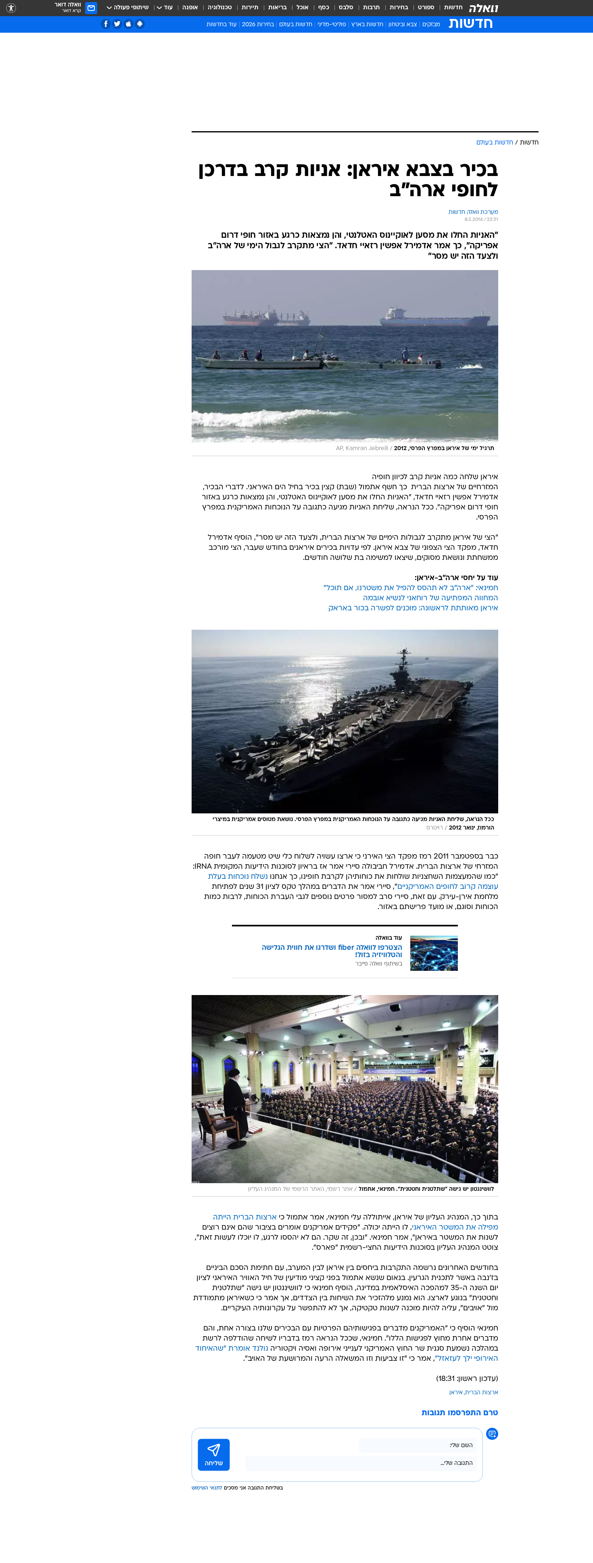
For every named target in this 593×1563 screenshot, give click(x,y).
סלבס (346, 8)
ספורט (426, 8)
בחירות (399, 8)
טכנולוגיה (220, 8)
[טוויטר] (117, 24)
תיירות (250, 8)
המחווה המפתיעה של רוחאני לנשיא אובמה (430, 598)
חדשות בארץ (367, 24)
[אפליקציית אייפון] (128, 24)
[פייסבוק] (106, 24)
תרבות (371, 8)
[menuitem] (448, 8)
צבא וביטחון (402, 24)
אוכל (302, 8)
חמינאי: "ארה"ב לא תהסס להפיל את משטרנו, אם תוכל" (411, 588)
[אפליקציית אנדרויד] (140, 24)
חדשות (453, 8)
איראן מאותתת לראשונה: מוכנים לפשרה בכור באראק (413, 608)
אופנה (190, 8)
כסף (323, 8)
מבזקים (431, 24)
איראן (456, 1392)
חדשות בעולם (295, 24)
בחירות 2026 (258, 24)
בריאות (277, 8)
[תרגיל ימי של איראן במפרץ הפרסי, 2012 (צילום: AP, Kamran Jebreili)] (345, 363)
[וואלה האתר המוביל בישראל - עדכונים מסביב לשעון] (483, 8)
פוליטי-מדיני (331, 24)
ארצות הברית (481, 1392)
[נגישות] (11, 8)
